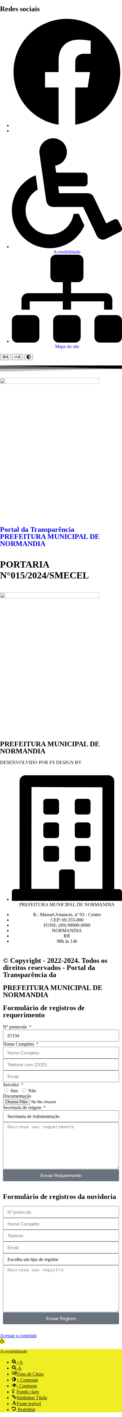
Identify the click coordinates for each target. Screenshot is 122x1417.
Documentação (17, 1095)
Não (32, 1090)
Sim (14, 1090)
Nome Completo (19, 1043)
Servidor (11, 1084)
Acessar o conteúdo (18, 1335)
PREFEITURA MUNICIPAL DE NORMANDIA (49, 540)
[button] (2, 1341)
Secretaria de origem (22, 1107)
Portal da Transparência (37, 529)
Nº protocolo (15, 1026)
